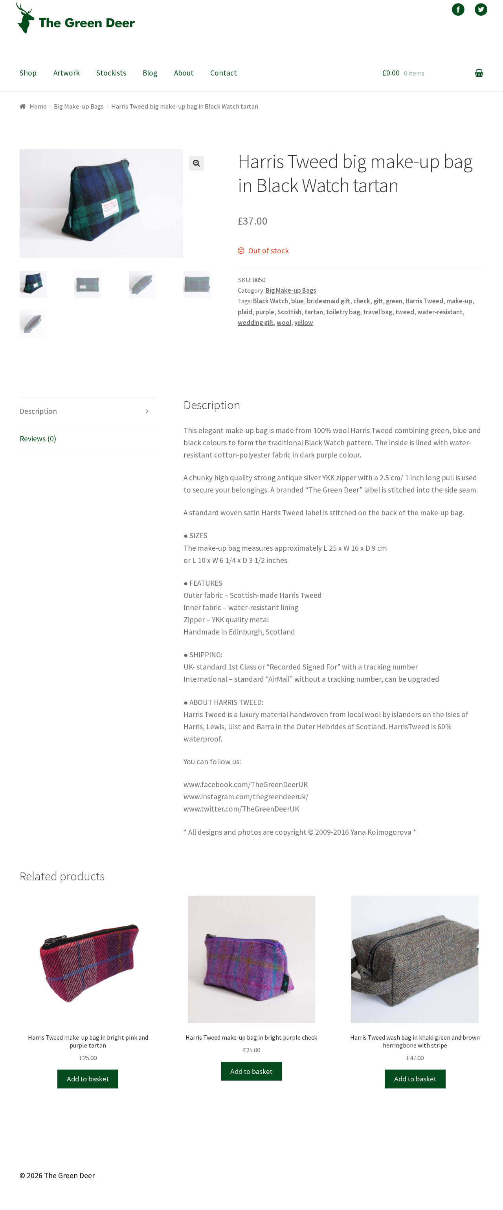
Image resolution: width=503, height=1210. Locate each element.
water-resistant (440, 312)
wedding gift (256, 322)
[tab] (88, 411)
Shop (28, 72)
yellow (303, 322)
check (361, 301)
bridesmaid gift (328, 301)
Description (38, 411)
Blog (150, 72)
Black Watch (270, 301)
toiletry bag (343, 312)
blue (297, 301)
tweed (404, 312)
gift (378, 301)
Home (38, 106)
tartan (314, 312)
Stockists (111, 72)
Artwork (66, 72)
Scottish (289, 312)
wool (284, 322)
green (394, 301)
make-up (459, 301)
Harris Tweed (424, 301)
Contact (223, 72)
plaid (245, 312)
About (184, 72)
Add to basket (88, 1078)
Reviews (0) (38, 438)
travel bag (377, 312)
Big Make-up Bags (79, 106)
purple (264, 312)
